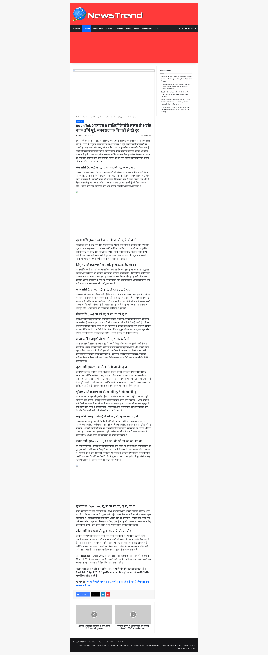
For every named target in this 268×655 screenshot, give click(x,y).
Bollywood (76, 28)
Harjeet (80, 135)
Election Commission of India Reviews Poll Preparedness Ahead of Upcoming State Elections (175, 94)
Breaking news (98, 28)
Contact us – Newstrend (110, 645)
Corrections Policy (176, 645)
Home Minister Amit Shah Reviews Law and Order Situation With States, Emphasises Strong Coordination (175, 86)
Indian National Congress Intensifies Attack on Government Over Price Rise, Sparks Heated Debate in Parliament (175, 102)
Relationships (147, 28)
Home (79, 117)
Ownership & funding (152, 645)
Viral (156, 28)
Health (136, 28)
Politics (128, 28)
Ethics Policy (165, 645)
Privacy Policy (96, 645)
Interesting (110, 28)
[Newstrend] (107, 14)
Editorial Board (124, 645)
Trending (86, 28)
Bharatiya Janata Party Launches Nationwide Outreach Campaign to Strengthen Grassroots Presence (176, 79)
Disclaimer (87, 645)
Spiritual (120, 28)
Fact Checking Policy (137, 645)
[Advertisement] (134, 47)
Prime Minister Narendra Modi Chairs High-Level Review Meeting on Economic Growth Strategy (175, 109)
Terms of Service (189, 645)
